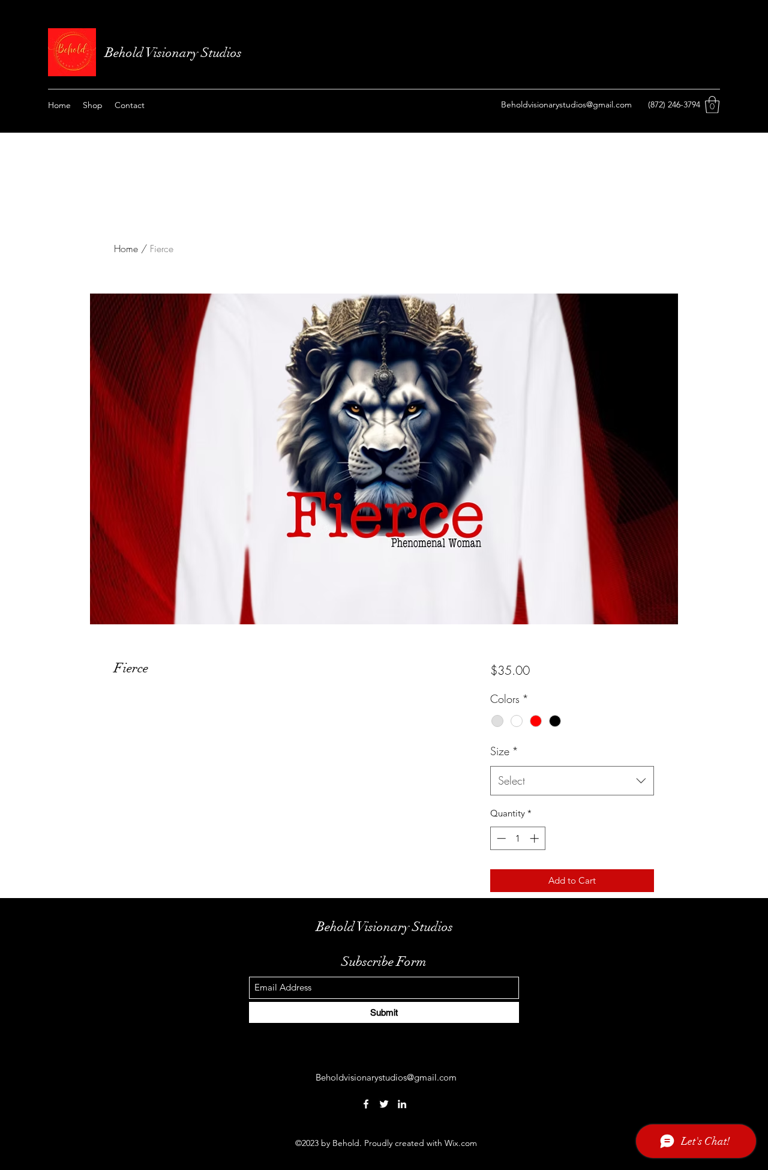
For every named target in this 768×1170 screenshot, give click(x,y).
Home (126, 248)
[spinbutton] (517, 838)
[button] (712, 104)
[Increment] (535, 838)
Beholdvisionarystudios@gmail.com (566, 104)
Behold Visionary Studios (175, 52)
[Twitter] (384, 1104)
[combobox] (572, 781)
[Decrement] (500, 838)
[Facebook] (366, 1104)
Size (504, 751)
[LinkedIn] (402, 1104)
